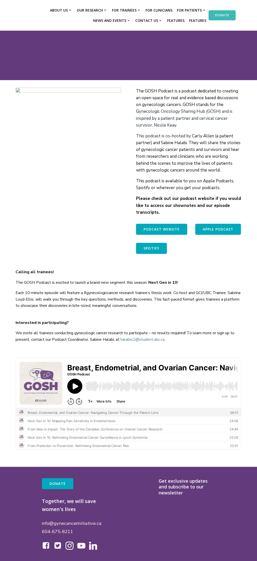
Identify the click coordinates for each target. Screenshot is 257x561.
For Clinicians (159, 10)
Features (175, 20)
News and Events (109, 20)
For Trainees (124, 10)
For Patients (189, 10)
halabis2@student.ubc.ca (142, 339)
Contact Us (146, 20)
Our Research (90, 10)
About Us (59, 10)
